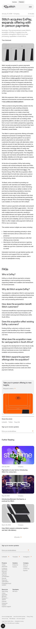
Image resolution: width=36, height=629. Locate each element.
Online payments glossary (4, 595)
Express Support (6, 606)
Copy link (17, 422)
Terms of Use (5, 618)
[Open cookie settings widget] (3, 626)
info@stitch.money (19, 621)
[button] (30, 7)
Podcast (4, 601)
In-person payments (4, 569)
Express (14, 566)
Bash (25, 169)
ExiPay (9, 67)
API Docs (14, 591)
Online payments (4, 565)
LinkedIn (4, 422)
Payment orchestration (5, 575)
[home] (9, 7)
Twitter (10, 422)
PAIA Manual (12, 618)
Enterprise (15, 565)
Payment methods (4, 572)
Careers (25, 566)
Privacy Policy (30, 616)
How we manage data (7, 616)
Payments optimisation (5, 580)
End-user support (21, 618)
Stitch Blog (5, 591)
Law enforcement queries (19, 616)
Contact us (26, 568)
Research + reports (5, 598)
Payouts (4, 578)
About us (25, 565)
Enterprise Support (4, 604)
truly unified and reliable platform (13, 101)
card (19, 208)
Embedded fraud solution (6, 584)
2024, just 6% (15, 78)
